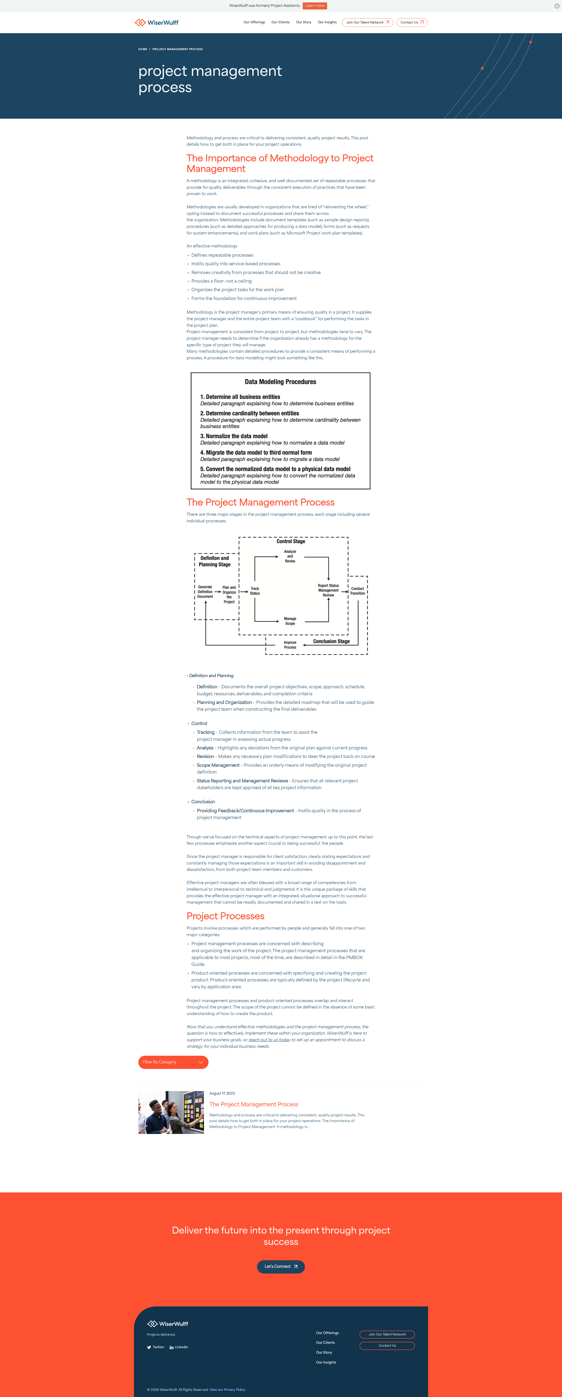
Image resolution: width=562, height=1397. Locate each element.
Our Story (303, 22)
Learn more (314, 6)
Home (142, 49)
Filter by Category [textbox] (159, 1062)
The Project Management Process (253, 1105)
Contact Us (387, 1345)
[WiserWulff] (156, 23)
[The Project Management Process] (171, 1112)
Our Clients (281, 22)
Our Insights (327, 22)
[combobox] (173, 1062)
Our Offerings (254, 22)
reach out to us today (269, 1040)
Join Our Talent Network (387, 1334)
